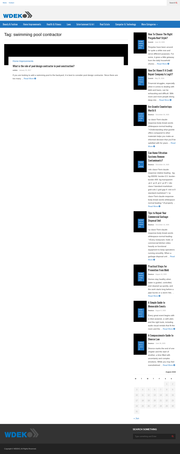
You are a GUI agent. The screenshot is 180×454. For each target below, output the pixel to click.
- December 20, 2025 (162, 164)
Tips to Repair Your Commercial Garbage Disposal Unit (158, 216)
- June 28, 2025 (160, 343)
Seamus (151, 114)
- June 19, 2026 (159, 42)
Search (172, 3)
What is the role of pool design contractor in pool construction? (44, 66)
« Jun (136, 418)
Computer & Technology (125, 24)
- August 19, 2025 (161, 274)
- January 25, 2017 (24, 70)
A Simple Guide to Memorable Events (157, 304)
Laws (69, 24)
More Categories (148, 24)
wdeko (15, 70)
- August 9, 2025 (160, 310)
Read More (29, 78)
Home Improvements (32, 24)
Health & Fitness (54, 24)
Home (5, 3)
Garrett (150, 42)
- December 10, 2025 (162, 225)
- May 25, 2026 (159, 78)
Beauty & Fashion (10, 24)
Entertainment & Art (85, 24)
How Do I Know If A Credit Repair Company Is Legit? (160, 72)
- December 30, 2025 (162, 114)
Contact (11, 3)
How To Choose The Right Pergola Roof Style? (160, 36)
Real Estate (105, 24)
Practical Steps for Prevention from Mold (158, 268)
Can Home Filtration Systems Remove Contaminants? (157, 156)
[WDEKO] (17, 14)
